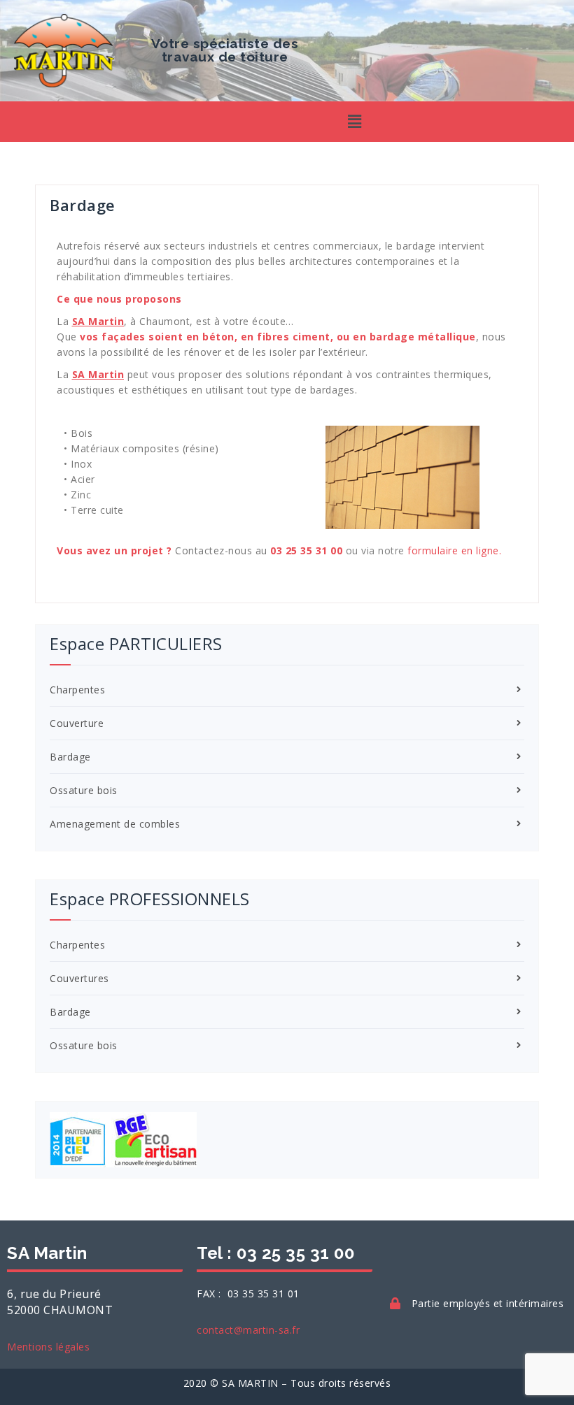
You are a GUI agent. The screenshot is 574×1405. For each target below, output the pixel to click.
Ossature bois (84, 790)
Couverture (77, 723)
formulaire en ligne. (454, 550)
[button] (355, 121)
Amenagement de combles (115, 823)
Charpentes (77, 689)
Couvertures (79, 978)
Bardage (70, 756)
